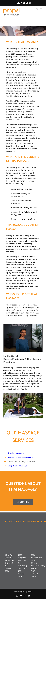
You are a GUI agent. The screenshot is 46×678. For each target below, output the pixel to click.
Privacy (24, 592)
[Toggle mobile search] (37, 9)
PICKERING (24, 521)
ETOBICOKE (11, 521)
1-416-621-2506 (23, 2)
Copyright (17, 592)
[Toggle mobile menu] (41, 9)
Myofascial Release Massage (20, 457)
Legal (30, 592)
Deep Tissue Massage (17, 466)
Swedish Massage (16, 453)
